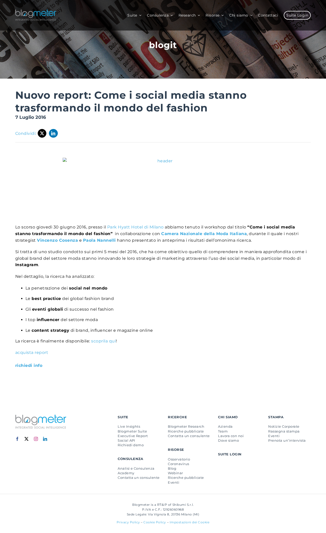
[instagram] (36, 439)
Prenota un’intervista (287, 440)
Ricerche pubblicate (186, 431)
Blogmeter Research (186, 426)
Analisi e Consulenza (136, 468)
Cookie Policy (154, 522)
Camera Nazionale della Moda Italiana (204, 233)
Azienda (225, 426)
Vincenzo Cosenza (57, 240)
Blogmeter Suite (132, 431)
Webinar (175, 473)
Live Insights (129, 426)
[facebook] (17, 439)
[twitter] (26, 439)
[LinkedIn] (53, 133)
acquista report (31, 352)
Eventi (173, 482)
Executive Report (133, 436)
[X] (42, 133)
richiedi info (28, 365)
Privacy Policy (128, 522)
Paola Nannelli (99, 240)
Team (223, 431)
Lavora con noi (231, 436)
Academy (126, 473)
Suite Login (229, 454)
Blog (172, 468)
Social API (126, 440)
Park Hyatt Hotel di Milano (135, 227)
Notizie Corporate (283, 426)
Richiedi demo (131, 445)
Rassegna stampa (284, 431)
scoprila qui (103, 341)
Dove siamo (228, 440)
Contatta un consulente (139, 478)
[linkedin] (45, 439)
